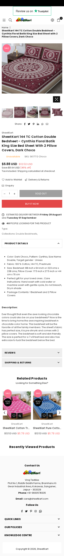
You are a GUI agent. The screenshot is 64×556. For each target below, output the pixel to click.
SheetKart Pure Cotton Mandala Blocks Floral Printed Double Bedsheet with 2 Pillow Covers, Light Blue (47, 428)
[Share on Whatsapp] (42, 124)
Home (5, 27)
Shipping (22, 171)
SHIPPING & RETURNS (18, 362)
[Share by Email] (47, 124)
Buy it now (32, 204)
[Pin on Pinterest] (34, 124)
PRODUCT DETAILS (16, 243)
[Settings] (52, 20)
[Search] (10, 20)
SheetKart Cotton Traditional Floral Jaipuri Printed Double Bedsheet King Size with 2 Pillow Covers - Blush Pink (17, 428)
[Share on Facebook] (25, 124)
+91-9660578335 (36, 493)
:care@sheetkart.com (35, 498)
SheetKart (7, 132)
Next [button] (59, 74)
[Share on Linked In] (38, 124)
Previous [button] (4, 74)
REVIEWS (10, 352)
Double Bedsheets (26, 233)
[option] (32, 68)
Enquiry (9, 185)
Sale (6, 48)
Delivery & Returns (38, 179)
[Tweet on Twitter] (29, 124)
